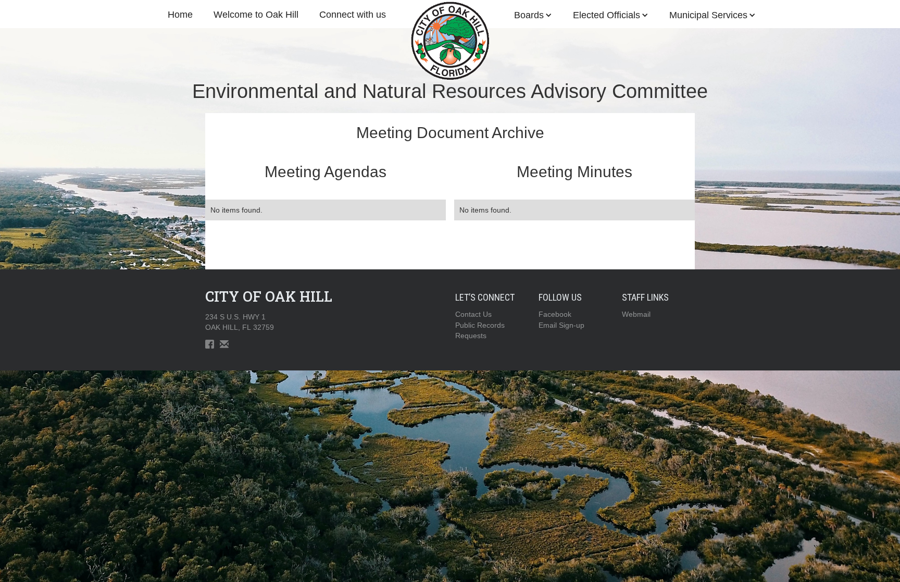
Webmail (636, 314)
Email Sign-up (561, 325)
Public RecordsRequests (480, 330)
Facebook (555, 314)
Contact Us (473, 314)
